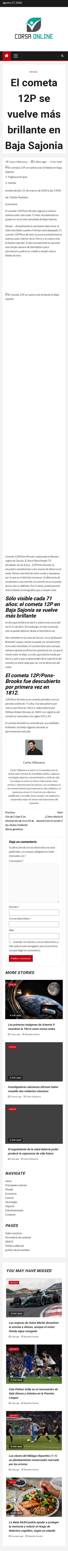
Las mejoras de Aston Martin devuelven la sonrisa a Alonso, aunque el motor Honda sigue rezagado (34, 1327)
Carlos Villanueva (18, 161)
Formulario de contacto (18, 1237)
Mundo (9, 1189)
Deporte (9, 1206)
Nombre (14, 906)
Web (11, 930)
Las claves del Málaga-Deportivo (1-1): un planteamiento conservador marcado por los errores (34, 1460)
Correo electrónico (20, 918)
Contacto (10, 1214)
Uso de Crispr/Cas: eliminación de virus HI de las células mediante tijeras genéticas (19, 821)
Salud (13, 1482)
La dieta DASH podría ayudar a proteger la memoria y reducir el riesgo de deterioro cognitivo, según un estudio (34, 1526)
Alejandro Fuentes (32, 1034)
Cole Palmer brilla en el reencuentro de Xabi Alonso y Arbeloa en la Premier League (33, 1393)
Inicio (8, 1181)
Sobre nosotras (13, 1233)
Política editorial (14, 1245)
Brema (9, 641)
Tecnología (11, 1201)
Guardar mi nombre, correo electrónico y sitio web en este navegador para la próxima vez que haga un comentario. (34, 946)
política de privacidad (17, 1249)
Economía (11, 1193)
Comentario (16, 860)
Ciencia (33, 72)
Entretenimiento (14, 1210)
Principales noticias (16, 1185)
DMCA (9, 1241)
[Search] (62, 55)
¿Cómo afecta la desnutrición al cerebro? (49, 816)
